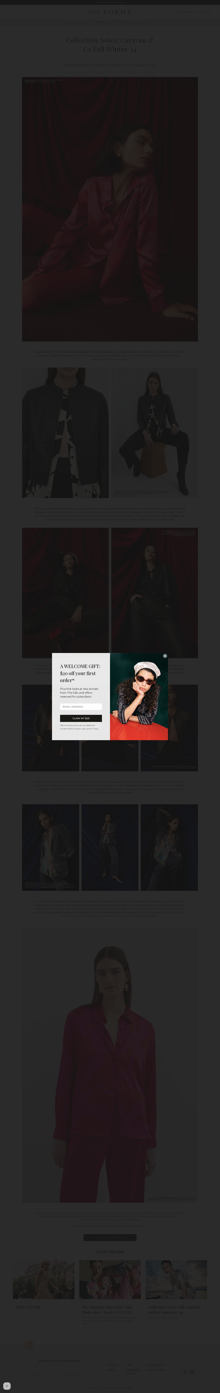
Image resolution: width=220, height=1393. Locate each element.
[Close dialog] (165, 656)
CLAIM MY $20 (81, 718)
